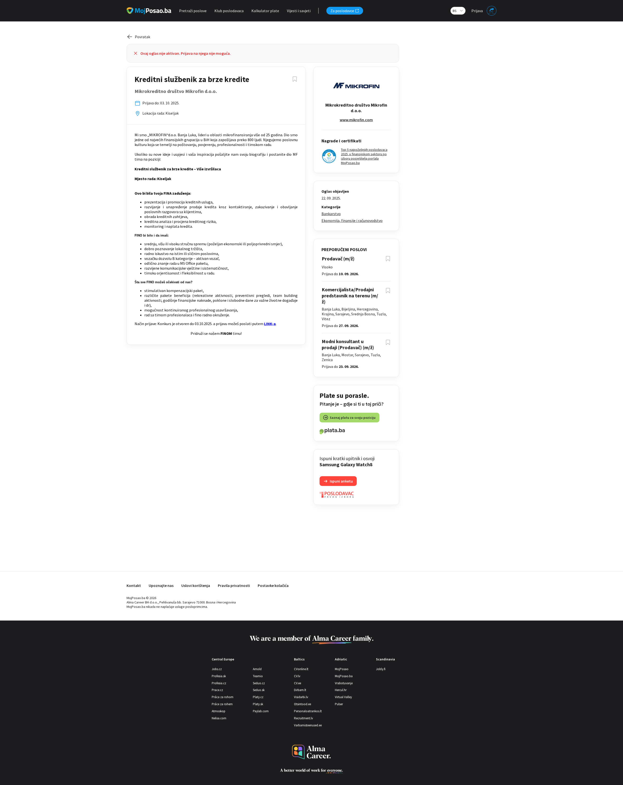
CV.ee (297, 683)
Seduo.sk (259, 690)
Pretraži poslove (193, 10)
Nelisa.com (219, 718)
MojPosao (341, 669)
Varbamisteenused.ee (308, 725)
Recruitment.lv (303, 718)
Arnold (257, 669)
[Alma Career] (311, 752)
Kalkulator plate (265, 10)
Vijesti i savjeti (299, 10)
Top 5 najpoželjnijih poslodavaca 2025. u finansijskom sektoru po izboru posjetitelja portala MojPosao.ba (364, 156)
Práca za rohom (222, 697)
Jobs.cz (217, 669)
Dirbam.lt (300, 690)
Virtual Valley (343, 697)
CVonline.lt (301, 669)
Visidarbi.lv (301, 697)
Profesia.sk (219, 676)
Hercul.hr (341, 690)
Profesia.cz (219, 683)
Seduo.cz (259, 683)
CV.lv (297, 676)
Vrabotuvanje (344, 683)
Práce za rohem (222, 704)
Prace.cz (217, 690)
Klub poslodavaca (229, 10)
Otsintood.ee (302, 704)
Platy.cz (258, 697)
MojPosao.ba (344, 676)
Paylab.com (261, 711)
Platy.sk (258, 704)
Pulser (339, 704)
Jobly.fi (380, 669)
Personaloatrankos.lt (308, 711)
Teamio (258, 676)
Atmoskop (218, 711)
